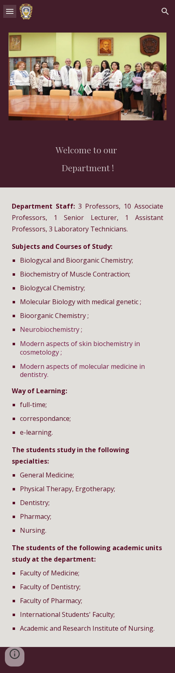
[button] (10, 11)
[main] (88, 159)
